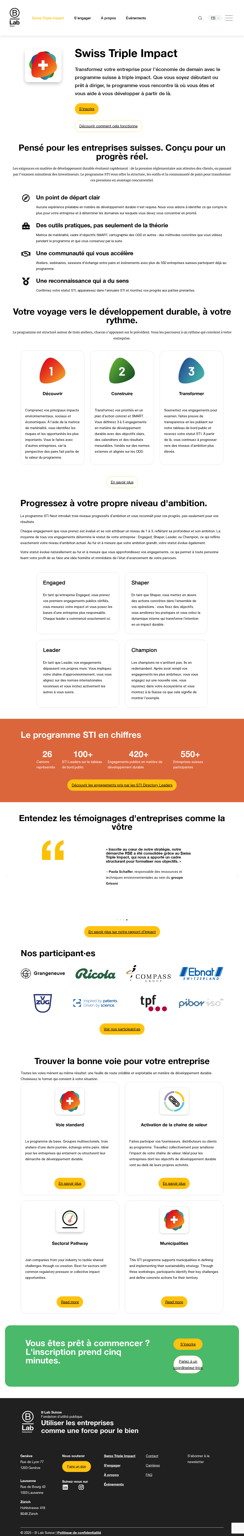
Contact (152, 1456)
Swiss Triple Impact (48, 18)
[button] (7, 875)
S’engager (82, 18)
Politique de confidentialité (79, 1533)
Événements (136, 18)
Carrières (153, 1465)
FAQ (149, 1475)
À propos (108, 18)
